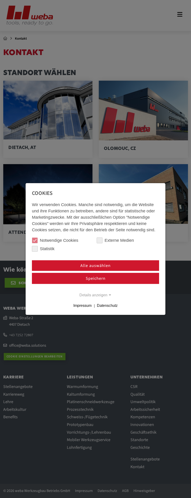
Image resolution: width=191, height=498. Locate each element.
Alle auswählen (95, 265)
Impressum (82, 306)
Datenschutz (107, 306)
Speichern (96, 278)
